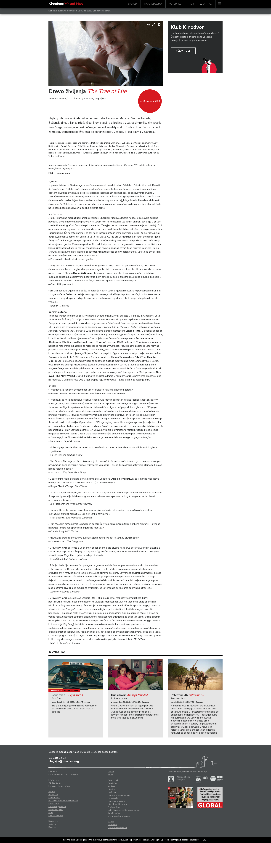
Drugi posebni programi (119, 816)
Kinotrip (111, 789)
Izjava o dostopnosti (117, 827)
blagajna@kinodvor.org (63, 761)
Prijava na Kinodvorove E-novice (63, 800)
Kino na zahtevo (55, 815)
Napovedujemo (153, 3)
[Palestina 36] (195, 674)
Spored (132, 3)
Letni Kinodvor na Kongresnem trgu (124, 810)
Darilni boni (53, 803)
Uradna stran (63, 173)
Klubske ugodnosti (57, 806)
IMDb (50, 173)
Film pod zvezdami (116, 801)
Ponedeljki (113, 798)
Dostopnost (54, 797)
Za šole (111, 786)
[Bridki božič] (135, 674)
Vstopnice (175, 3)
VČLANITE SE (183, 50)
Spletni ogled (114, 813)
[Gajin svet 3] (75, 674)
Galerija (52, 824)
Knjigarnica (53, 821)
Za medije (112, 824)
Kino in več (113, 780)
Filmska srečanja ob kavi (119, 795)
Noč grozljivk (114, 807)
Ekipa (110, 774)
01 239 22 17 (57, 758)
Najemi (111, 821)
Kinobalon (56, 690)
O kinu (111, 771)
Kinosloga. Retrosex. (117, 804)
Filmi (191, 3)
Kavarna (52, 827)
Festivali (112, 792)
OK (204, 839)
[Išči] (210, 4)
